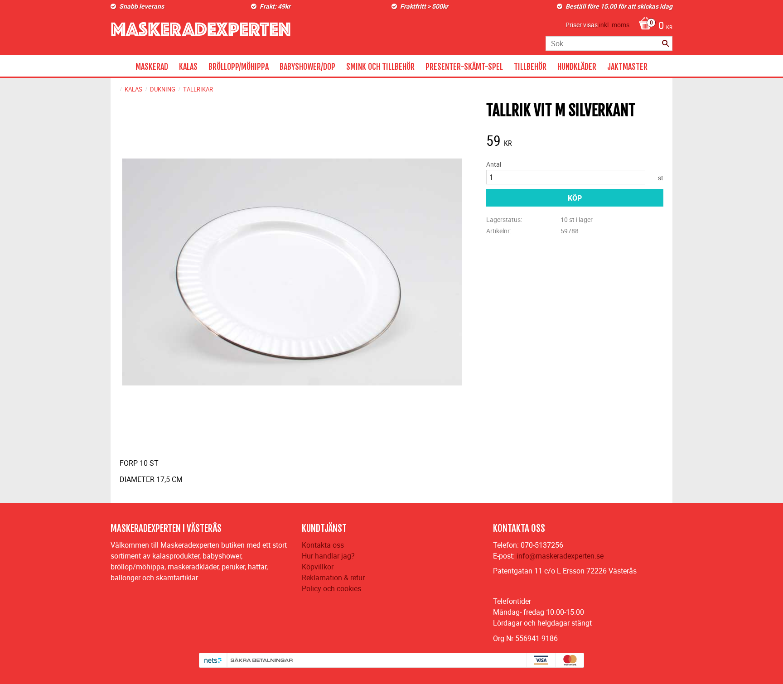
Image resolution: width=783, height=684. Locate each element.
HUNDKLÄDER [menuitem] (576, 67)
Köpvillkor (318, 567)
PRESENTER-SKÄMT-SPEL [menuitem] (464, 67)
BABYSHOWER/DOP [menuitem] (307, 67)
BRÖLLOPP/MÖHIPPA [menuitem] (238, 67)
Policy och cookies (331, 588)
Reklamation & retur (333, 578)
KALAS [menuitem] (188, 67)
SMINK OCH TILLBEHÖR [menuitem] (380, 67)
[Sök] (665, 43)
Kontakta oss (323, 545)
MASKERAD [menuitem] (151, 67)
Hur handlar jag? (328, 556)
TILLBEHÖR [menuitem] (530, 67)
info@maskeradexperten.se (560, 556)
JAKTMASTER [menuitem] (627, 67)
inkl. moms (614, 24)
